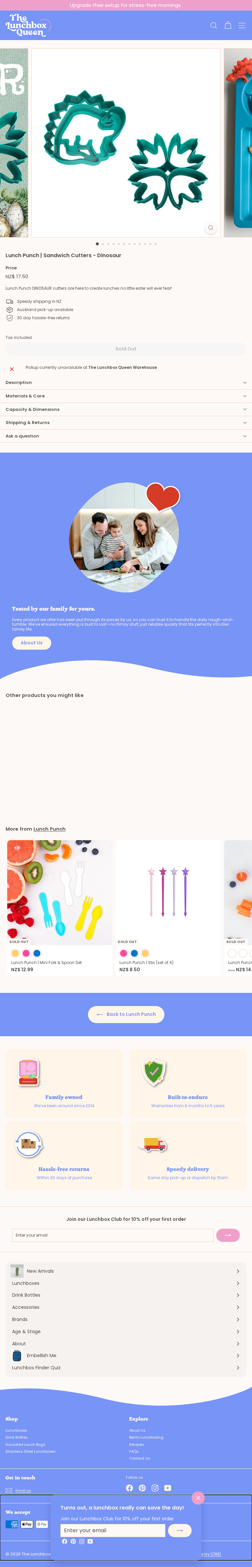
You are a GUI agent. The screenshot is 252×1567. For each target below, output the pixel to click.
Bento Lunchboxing (146, 1437)
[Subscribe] (180, 1530)
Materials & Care (25, 396)
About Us (32, 642)
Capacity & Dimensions (32, 409)
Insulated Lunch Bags (26, 1444)
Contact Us (139, 1458)
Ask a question (22, 436)
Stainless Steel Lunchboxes (31, 1451)
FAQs (134, 1451)
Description (19, 382)
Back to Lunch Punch (131, 1014)
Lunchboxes (16, 1430)
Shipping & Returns (28, 422)
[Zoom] (211, 228)
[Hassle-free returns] (29, 1145)
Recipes (136, 1444)
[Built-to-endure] (152, 1073)
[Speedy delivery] (152, 1145)
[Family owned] (29, 1073)
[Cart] (228, 25)
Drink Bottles (17, 1437)
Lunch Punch (49, 828)
